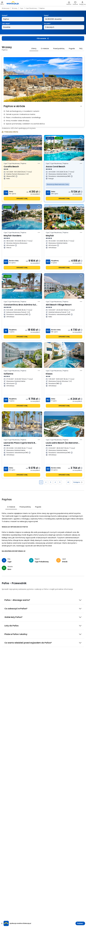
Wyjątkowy (55, 261)
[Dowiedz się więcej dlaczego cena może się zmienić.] (39, 192)
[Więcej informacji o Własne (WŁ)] (16, 176)
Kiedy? (46, 15)
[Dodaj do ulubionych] (39, 138)
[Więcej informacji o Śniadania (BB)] (61, 383)
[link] (12, 3)
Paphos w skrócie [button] (14, 106)
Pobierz (80, 923)
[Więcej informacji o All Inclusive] (16, 245)
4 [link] (55, 482)
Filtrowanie (41, 38)
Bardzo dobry (14, 261)
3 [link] (50, 482)
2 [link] (45, 482)
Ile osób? (47, 23)
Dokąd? (5, 15)
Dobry (11, 191)
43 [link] (68, 482)
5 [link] (59, 482)
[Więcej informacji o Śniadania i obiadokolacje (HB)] (72, 176)
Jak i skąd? (6, 23)
